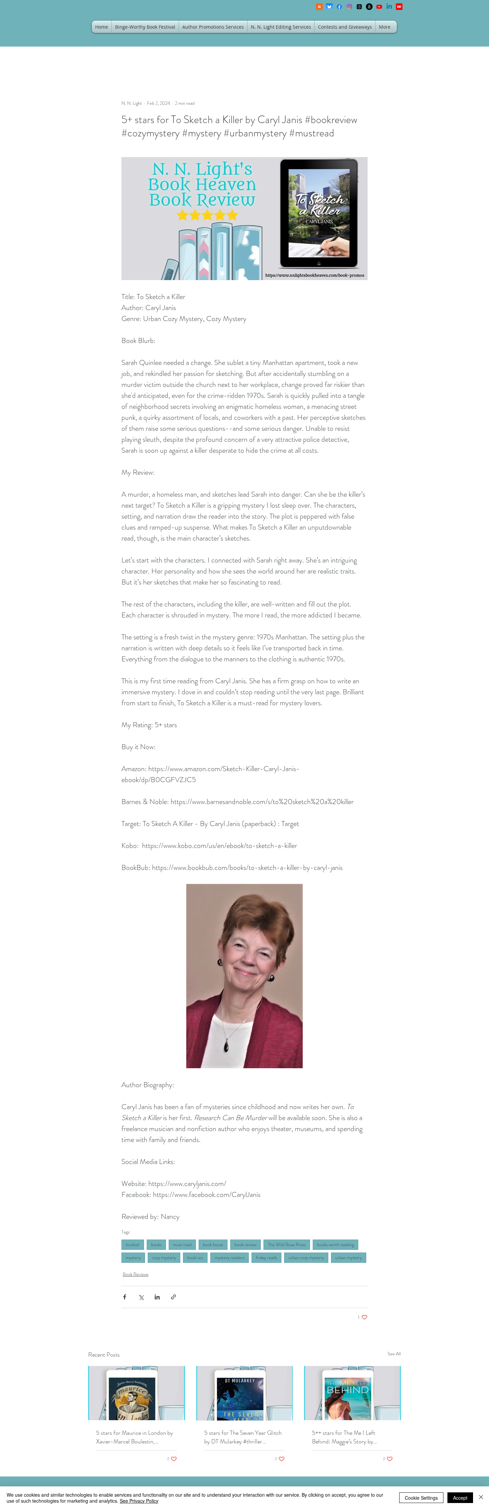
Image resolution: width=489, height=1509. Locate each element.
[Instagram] (349, 6)
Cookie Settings (421, 1497)
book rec (195, 1257)
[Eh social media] (399, 6)
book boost (213, 1244)
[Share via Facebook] (124, 1297)
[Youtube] (379, 6)
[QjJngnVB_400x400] (329, 6)
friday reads (266, 1257)
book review (245, 1244)
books (156, 1244)
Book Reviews (135, 1274)
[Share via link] (173, 1297)
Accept (460, 1497)
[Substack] (319, 6)
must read (182, 1244)
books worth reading (335, 1244)
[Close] (481, 1498)
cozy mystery (164, 1257)
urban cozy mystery (306, 1257)
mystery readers (229, 1257)
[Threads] (359, 6)
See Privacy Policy (139, 1500)
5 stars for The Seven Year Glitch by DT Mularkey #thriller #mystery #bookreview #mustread (244, 1437)
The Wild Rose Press (287, 1244)
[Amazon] (369, 6)
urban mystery (348, 1257)
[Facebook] (339, 6)
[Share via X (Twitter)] (141, 1297)
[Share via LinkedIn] (157, 1297)
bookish (133, 1244)
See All (394, 1353)
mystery (133, 1257)
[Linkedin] (389, 6)
